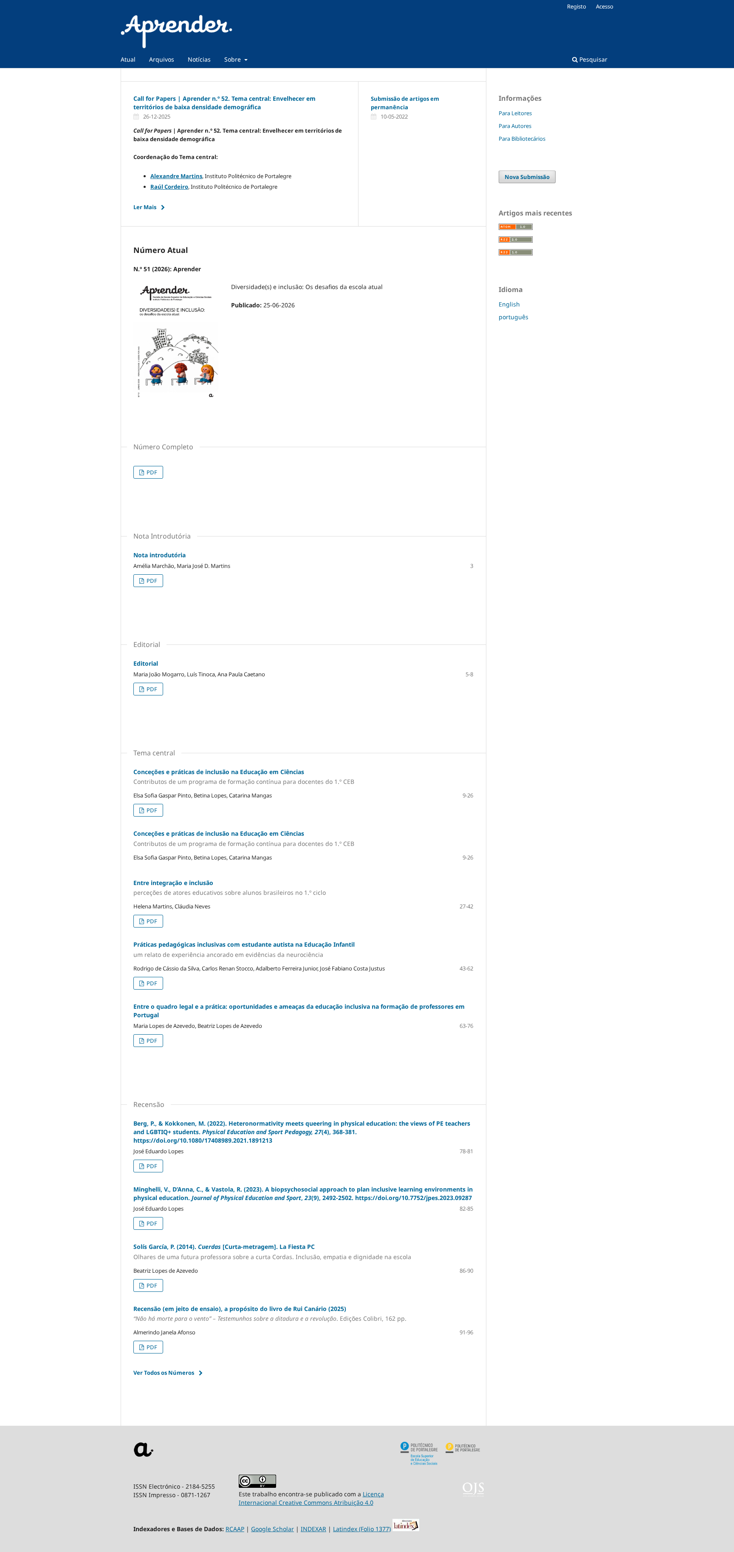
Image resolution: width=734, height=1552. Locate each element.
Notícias (199, 59)
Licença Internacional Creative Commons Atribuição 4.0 (311, 1498)
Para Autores (515, 126)
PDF (151, 472)
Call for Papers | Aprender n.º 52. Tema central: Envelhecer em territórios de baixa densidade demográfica (224, 102)
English (509, 304)
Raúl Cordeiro (169, 186)
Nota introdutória (159, 555)
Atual (128, 59)
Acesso (604, 6)
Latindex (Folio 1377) (362, 1529)
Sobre (233, 59)
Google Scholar (272, 1529)
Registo (576, 6)
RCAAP (235, 1529)
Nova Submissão (527, 177)
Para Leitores (515, 113)
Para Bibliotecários (522, 138)
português (513, 317)
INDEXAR (313, 1529)
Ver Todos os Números (163, 1372)
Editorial (145, 663)
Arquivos (161, 59)
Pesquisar (592, 59)
